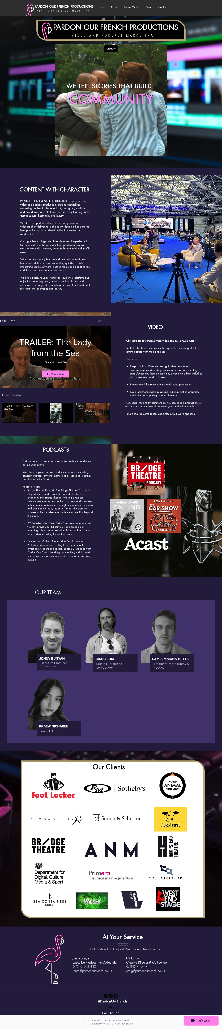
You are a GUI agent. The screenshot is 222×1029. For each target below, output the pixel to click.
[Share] (99, 321)
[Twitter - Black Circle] (111, 996)
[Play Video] (18, 412)
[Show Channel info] (107, 321)
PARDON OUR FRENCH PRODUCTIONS (64, 6)
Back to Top (110, 1013)
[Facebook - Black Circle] (106, 996)
